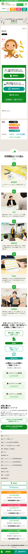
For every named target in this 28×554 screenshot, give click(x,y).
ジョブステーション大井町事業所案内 (12, 462)
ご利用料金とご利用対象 (8, 448)
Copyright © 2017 (4, 545)
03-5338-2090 (14, 376)
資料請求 (15, 75)
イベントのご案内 (20, 134)
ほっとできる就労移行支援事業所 (11, 442)
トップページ (6, 435)
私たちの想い (6, 471)
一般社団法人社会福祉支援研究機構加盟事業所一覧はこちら (14, 420)
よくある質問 (6, 475)
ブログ (4, 452)
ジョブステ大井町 (14, 127)
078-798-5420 (14, 397)
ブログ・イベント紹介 (15, 137)
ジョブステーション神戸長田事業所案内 (12, 465)
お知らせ (12, 134)
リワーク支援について (8, 439)
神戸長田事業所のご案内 (13, 526)
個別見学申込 (16, 89)
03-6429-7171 (14, 386)
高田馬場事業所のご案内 (13, 500)
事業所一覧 (5, 455)
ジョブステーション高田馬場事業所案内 (12, 458)
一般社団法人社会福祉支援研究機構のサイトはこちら (14, 427)
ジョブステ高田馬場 (14, 124)
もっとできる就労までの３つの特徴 (11, 445)
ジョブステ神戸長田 (14, 130)
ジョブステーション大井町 (14, 505)
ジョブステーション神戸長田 (14, 518)
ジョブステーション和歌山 (14, 530)
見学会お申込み (14, 358)
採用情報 (5, 468)
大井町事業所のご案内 (13, 513)
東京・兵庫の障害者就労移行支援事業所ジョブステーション (14, 0)
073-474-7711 (15, 533)
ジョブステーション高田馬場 (14, 492)
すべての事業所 (13, 122)
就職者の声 (5, 478)
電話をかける (20, 4)
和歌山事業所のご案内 (13, 538)
